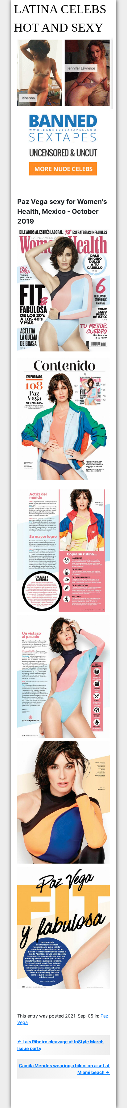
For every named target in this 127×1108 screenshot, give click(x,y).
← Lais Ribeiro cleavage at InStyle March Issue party (60, 1045)
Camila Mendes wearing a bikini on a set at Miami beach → (64, 1069)
